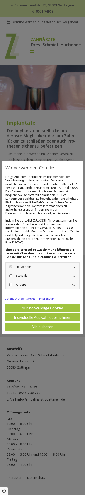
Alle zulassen (42, 326)
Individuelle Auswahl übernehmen (42, 317)
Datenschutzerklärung (20, 298)
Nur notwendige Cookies (42, 308)
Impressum (47, 298)
